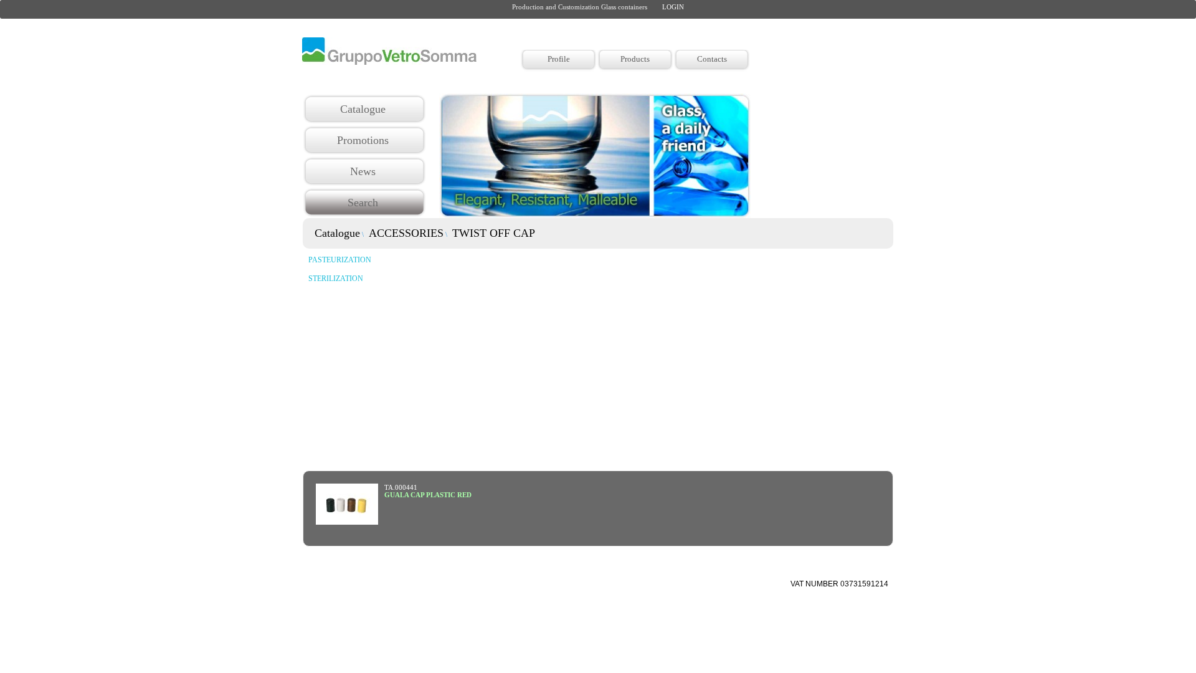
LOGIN (673, 7)
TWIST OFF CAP (492, 233)
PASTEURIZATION (339, 259)
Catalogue (335, 233)
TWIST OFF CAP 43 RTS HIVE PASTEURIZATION (463, 495)
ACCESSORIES (405, 233)
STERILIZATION (335, 278)
